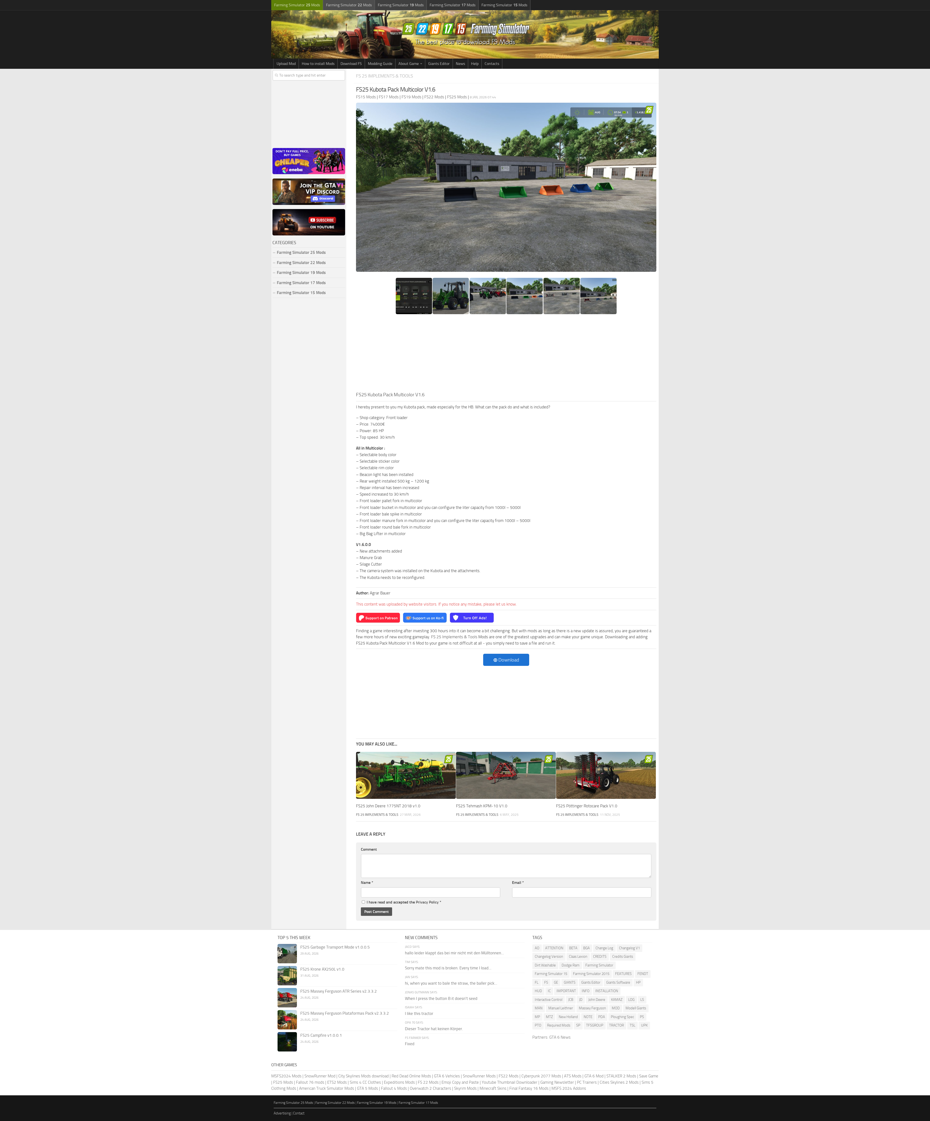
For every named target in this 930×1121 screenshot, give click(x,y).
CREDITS (599, 956)
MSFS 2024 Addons (568, 1088)
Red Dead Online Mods (411, 1076)
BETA (573, 948)
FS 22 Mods (428, 1082)
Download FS (351, 63)
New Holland (568, 1017)
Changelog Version (549, 956)
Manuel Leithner (560, 1008)
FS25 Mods (283, 1082)
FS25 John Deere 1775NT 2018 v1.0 (388, 805)
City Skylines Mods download (363, 1076)
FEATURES (623, 974)
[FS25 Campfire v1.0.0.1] (287, 1041)
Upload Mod (286, 63)
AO (537, 948)
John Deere (596, 999)
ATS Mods (572, 1076)
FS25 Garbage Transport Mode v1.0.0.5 (335, 947)
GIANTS (569, 982)
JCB (570, 999)
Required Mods (558, 1025)
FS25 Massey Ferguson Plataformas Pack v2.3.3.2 (344, 1013)
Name (367, 882)
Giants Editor (439, 63)
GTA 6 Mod (594, 1076)
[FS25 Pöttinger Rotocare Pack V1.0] (606, 775)
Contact (298, 1113)
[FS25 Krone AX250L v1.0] (287, 975)
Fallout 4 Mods (394, 1088)
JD (580, 999)
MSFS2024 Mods (286, 1076)
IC (549, 991)
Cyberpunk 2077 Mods (541, 1076)
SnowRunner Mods (479, 1076)
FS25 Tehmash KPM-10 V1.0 (481, 805)
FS (546, 982)
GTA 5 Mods (367, 1088)
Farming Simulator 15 (551, 974)
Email (518, 882)
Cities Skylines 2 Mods (619, 1082)
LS (642, 999)
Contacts (492, 63)
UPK (644, 1025)
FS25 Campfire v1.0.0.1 (321, 1035)
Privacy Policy (427, 902)
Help (475, 63)
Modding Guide (380, 63)
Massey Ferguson (592, 1008)
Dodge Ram (571, 965)
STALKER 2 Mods (621, 1076)
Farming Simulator (599, 965)
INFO (585, 991)
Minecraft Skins (493, 1088)
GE (556, 982)
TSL (632, 1025)
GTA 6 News (560, 1037)
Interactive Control (548, 999)
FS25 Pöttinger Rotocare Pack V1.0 (586, 805)
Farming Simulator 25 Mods (293, 1103)
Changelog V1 (629, 948)
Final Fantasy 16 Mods (529, 1088)
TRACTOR (616, 1025)
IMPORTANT (566, 991)
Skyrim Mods (465, 1088)
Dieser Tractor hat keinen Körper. (434, 1028)
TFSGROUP (594, 1025)
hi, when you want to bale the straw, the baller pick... (451, 983)
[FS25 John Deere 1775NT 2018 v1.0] (406, 775)
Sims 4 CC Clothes (365, 1082)
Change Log (604, 948)
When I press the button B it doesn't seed (441, 998)
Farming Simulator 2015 (591, 974)
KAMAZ (616, 999)
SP (578, 1025)
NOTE (588, 1017)
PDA (601, 1017)
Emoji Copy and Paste (460, 1082)
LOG (631, 999)
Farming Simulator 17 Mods (301, 282)
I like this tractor (419, 1013)
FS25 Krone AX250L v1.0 (322, 969)
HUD (538, 991)
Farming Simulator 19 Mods (301, 272)
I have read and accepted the (404, 902)
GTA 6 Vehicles (447, 1076)
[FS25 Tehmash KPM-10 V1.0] (506, 775)
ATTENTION (554, 948)
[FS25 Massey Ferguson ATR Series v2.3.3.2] (287, 997)
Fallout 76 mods (310, 1082)
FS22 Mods (509, 1076)
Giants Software (618, 982)
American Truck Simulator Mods (326, 1088)
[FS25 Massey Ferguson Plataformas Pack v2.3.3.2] (287, 1019)
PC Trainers (587, 1082)
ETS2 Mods (337, 1082)
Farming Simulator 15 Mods (301, 292)
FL (536, 982)
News (460, 63)
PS (642, 1017)
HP (638, 982)
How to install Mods (318, 63)
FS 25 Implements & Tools (384, 76)
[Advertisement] (506, 355)
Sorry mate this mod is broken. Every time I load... (448, 967)
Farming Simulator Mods (297, 5)
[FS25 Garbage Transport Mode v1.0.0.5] (287, 953)
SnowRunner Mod (319, 1076)
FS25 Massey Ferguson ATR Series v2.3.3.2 (338, 991)
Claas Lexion (578, 956)
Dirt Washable (545, 965)
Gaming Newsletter (557, 1082)
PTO (538, 1025)
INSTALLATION (606, 991)
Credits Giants (622, 956)
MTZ (549, 1017)
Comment (369, 849)
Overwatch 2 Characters (430, 1088)
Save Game (648, 1076)
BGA (586, 948)
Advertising (282, 1113)
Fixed (409, 1043)
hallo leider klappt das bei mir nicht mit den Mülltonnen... (454, 952)
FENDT (642, 974)
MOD (616, 1008)
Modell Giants (636, 1008)
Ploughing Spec (622, 1017)
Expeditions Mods (399, 1082)
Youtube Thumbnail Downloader (509, 1082)
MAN (538, 1008)
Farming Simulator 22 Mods (301, 262)
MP (537, 1017)
